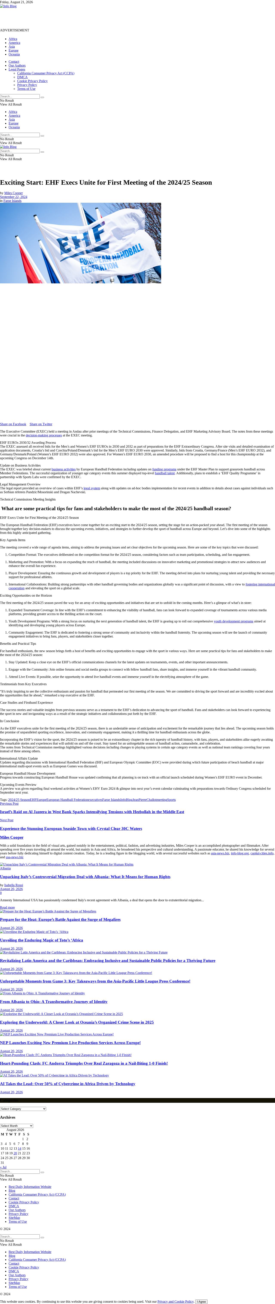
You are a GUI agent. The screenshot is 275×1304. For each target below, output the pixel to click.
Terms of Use (26, 89)
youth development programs (233, 621)
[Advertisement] (78, 18)
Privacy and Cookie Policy (175, 1301)
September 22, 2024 (13, 197)
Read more (7, 907)
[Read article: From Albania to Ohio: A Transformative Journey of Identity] (137, 993)
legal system (92, 488)
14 (19, 1148)
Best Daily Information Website (30, 1187)
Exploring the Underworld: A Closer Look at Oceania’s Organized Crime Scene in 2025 (77, 1022)
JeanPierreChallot (144, 800)
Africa (13, 39)
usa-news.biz (14, 857)
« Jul (3, 1167)
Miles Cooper (13, 193)
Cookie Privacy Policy (32, 81)
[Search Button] (42, 97)
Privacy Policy (27, 85)
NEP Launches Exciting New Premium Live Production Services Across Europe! (70, 1042)
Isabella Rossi (13, 885)
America (14, 43)
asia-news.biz (220, 853)
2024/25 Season (19, 800)
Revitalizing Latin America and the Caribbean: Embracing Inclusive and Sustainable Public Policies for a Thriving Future (107, 960)
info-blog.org (240, 853)
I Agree (201, 1301)
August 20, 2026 (11, 889)
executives (95, 800)
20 (15, 1153)
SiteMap (14, 1218)
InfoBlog (126, 800)
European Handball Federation (67, 800)
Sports (171, 800)
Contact (14, 61)
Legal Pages (17, 69)
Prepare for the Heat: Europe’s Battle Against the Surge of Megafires (60, 919)
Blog (12, 1190)
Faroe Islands (12, 201)
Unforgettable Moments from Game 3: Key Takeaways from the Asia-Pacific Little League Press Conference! (95, 981)
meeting (161, 800)
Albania (5, 868)
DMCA (22, 77)
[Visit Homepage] (8, 6)
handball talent (165, 473)
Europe (13, 50)
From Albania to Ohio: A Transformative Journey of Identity (54, 1001)
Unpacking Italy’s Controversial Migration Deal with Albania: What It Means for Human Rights (85, 876)
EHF (33, 800)
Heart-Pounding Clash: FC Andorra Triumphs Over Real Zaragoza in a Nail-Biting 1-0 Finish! (84, 1063)
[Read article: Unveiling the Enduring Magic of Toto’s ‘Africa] (137, 932)
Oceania (14, 54)
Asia (12, 46)
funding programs (164, 469)
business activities (64, 469)
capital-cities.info (262, 853)
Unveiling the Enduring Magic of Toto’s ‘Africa (41, 940)
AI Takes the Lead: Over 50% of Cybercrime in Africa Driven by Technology (67, 1083)
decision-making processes (44, 435)
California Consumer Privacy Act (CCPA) (45, 73)
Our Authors (17, 65)
